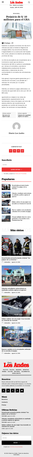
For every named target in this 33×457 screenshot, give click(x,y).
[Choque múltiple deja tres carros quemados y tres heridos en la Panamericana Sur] (6, 218)
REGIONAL (16, 13)
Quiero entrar (15, 169)
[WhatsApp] (22, 151)
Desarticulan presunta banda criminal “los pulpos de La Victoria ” (20, 186)
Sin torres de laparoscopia (6, 116)
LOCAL (3, 428)
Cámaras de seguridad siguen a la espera (24, 116)
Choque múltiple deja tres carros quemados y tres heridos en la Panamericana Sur (21, 218)
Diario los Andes (18, 5)
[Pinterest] (18, 151)
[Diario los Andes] (16, 126)
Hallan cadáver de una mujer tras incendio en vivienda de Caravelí (21, 202)
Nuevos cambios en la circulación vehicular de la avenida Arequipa (21, 210)
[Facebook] (10, 151)
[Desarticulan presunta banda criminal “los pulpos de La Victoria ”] (6, 187)
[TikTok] (13, 390)
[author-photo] (3, 262)
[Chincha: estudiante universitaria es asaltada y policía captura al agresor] (6, 195)
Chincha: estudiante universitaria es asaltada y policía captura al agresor (21, 194)
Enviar (15, 442)
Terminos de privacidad (16, 446)
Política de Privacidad (20, 173)
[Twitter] (14, 151)
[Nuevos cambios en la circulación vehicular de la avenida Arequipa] (6, 211)
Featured (4, 416)
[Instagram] (8, 390)
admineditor (7, 262)
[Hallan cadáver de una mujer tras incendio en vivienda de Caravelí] (6, 203)
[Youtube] (22, 390)
